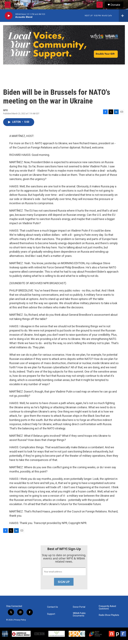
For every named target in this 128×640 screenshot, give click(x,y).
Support (51, 614)
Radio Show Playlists (109, 615)
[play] (8, 15)
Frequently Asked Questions (107, 607)
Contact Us (52, 607)
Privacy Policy (20, 620)
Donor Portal (79, 607)
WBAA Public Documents (79, 614)
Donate (115, 4)
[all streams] (123, 15)
